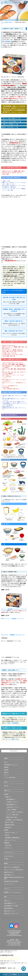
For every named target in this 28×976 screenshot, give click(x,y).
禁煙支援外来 (7, 827)
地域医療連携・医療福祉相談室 (11, 837)
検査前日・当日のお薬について (9, 127)
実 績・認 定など (8, 856)
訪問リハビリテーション (10, 840)
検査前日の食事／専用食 (10, 817)
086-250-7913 (11, 958)
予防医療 (6, 794)
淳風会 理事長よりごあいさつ (10, 764)
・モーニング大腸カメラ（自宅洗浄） (13, 812)
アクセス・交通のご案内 (9, 777)
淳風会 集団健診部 (8, 908)
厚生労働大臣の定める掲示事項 (11, 881)
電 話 (5, 974)
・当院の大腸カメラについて (11, 807)
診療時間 (14, 974)
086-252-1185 (11, 971)
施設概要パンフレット (12, 892)
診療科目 (6, 772)
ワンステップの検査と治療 (11, 814)
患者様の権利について (9, 874)
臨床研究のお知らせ (8, 872)
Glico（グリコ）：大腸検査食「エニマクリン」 (12, 634)
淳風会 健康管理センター (9, 903)
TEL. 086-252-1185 (14, 944)
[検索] (21, 2)
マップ (23, 974)
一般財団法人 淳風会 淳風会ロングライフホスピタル (14, 940)
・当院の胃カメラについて (11, 802)
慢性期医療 (6, 842)
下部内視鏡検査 (10, 804)
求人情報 (6, 858)
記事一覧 (6, 786)
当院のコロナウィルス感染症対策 (11, 867)
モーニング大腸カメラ (11, 739)
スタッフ (6, 775)
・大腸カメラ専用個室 (10, 809)
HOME (5, 762)
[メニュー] (24, 2)
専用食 (7, 41)
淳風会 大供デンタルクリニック (11, 913)
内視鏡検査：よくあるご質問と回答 (13, 819)
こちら (17, 112)
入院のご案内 (7, 845)
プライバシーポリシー (9, 884)
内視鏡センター (8, 796)
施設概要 (6, 767)
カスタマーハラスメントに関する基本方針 (13, 869)
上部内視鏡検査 (10, 799)
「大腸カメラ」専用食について (9, 124)
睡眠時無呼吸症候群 (9, 824)
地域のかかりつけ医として (10, 832)
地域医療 (6, 830)
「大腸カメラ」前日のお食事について (11, 121)
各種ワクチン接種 (8, 822)
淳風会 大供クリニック (9, 911)
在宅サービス (7, 848)
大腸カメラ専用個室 (12, 723)
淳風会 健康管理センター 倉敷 (10, 905)
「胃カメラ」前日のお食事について (10, 118)
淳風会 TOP (6, 900)
